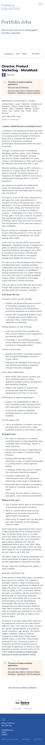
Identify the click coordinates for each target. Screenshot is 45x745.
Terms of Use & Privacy (10, 739)
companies (9, 54)
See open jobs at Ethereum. (18, 87)
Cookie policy (28, 709)
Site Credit (37, 739)
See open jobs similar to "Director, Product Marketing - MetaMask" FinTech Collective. (24, 92)
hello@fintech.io (7, 730)
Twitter (3, 732)
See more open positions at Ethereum (22, 687)
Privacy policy (17, 709)
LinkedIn (4, 735)
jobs (17, 54)
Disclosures (26, 739)
